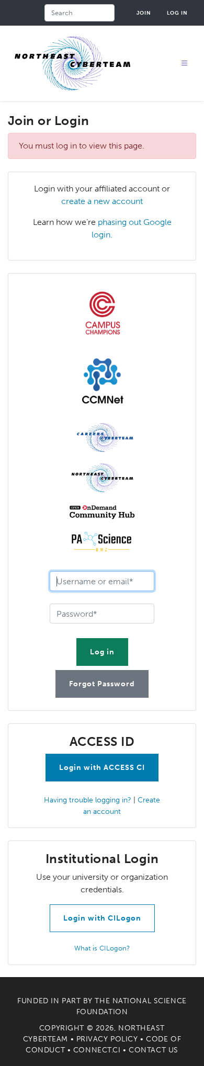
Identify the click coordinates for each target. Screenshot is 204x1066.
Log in (177, 13)
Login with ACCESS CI (102, 767)
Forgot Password (102, 683)
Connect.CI (97, 1050)
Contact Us (153, 1050)
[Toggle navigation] (185, 63)
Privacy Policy (107, 1039)
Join (144, 13)
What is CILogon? (102, 948)
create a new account (102, 201)
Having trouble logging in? (87, 799)
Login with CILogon (102, 918)
